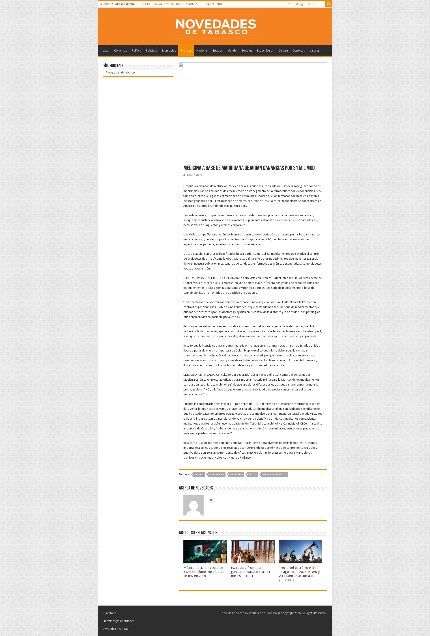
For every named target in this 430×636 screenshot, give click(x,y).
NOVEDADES (194, 175)
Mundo (232, 50)
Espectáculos (265, 50)
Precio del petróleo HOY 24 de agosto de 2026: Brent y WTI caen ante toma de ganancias (299, 574)
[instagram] (302, 4)
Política (136, 50)
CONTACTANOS (214, 4)
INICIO (146, 4)
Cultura (283, 50)
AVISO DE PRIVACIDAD (167, 4)
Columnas (120, 50)
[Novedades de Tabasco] (215, 25)
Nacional (202, 50)
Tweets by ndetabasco (120, 72)
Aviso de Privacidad (116, 628)
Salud (252, 474)
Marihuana (217, 474)
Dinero (199, 474)
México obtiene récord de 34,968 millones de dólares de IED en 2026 (203, 572)
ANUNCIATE (193, 4)
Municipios (169, 50)
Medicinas (236, 474)
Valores (314, 50)
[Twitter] (297, 4)
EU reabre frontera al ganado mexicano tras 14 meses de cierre (250, 572)
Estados (218, 50)
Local (106, 50)
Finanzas (186, 50)
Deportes (299, 50)
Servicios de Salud (274, 474)
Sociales (247, 50)
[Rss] (289, 4)
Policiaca (151, 50)
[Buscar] (328, 4)
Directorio (109, 613)
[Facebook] (293, 4)
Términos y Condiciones (118, 621)
